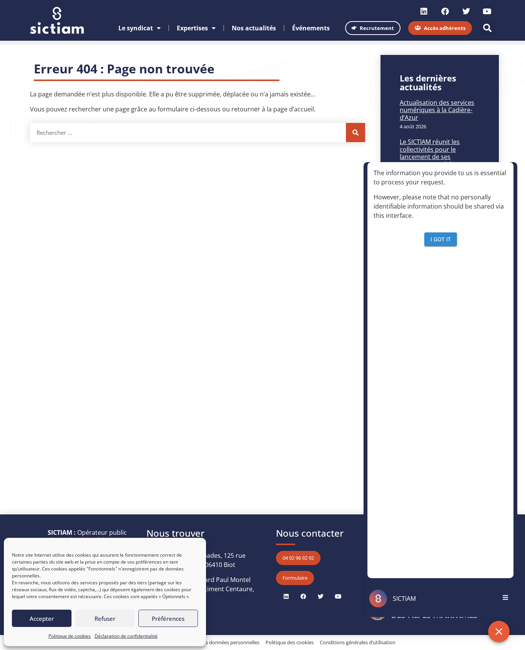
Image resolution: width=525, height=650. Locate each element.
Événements (311, 28)
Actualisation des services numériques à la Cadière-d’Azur (437, 109)
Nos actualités (254, 28)
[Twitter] (466, 11)
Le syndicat (135, 28)
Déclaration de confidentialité (126, 636)
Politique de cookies (69, 636)
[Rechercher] (355, 132)
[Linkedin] (424, 11)
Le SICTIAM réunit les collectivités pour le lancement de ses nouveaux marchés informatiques (430, 157)
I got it (440, 238)
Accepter (42, 618)
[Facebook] (445, 11)
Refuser (105, 618)
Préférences (168, 618)
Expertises (192, 28)
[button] (487, 28)
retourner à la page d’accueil (272, 109)
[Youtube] (487, 11)
